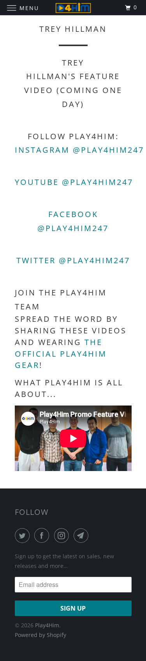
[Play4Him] (73, 7)
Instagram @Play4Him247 (79, 150)
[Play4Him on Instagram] (63, 535)
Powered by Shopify (40, 635)
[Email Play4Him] (82, 535)
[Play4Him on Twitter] (24, 535)
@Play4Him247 (97, 182)
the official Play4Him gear (61, 353)
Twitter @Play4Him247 (73, 260)
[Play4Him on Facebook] (43, 535)
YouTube (37, 182)
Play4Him (47, 625)
